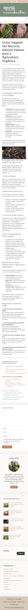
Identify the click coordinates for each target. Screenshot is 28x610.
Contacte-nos (14, 604)
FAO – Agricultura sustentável (14, 383)
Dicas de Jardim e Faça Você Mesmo (13, 576)
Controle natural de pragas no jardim (16, 373)
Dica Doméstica (7, 573)
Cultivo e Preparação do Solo (12, 390)
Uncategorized (7, 589)
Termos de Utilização (9, 602)
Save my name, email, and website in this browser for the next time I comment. (14, 441)
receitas (5, 587)
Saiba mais (14, 487)
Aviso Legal (21, 602)
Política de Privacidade (14, 599)
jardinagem (6, 578)
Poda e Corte (7, 584)
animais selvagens (8, 569)
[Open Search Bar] (25, 19)
